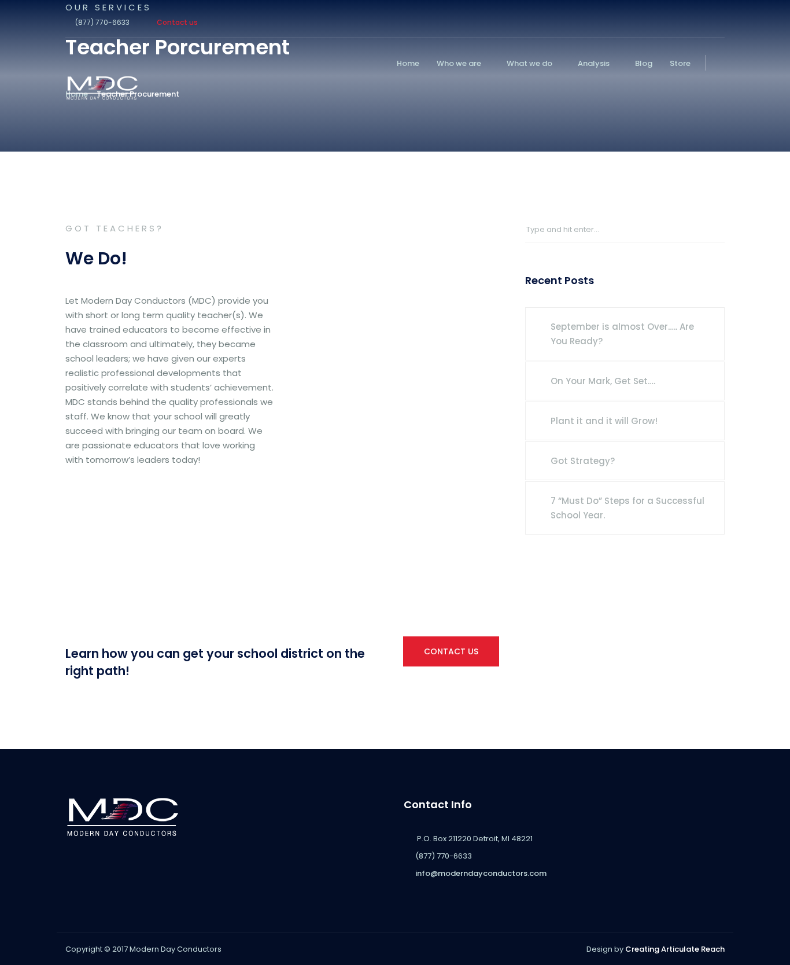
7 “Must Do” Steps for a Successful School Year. (627, 508)
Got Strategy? (583, 461)
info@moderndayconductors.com (481, 873)
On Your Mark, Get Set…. (603, 381)
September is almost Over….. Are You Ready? (622, 334)
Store (680, 63)
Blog (643, 63)
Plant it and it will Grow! (604, 421)
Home (408, 63)
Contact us (177, 22)
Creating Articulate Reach (675, 949)
